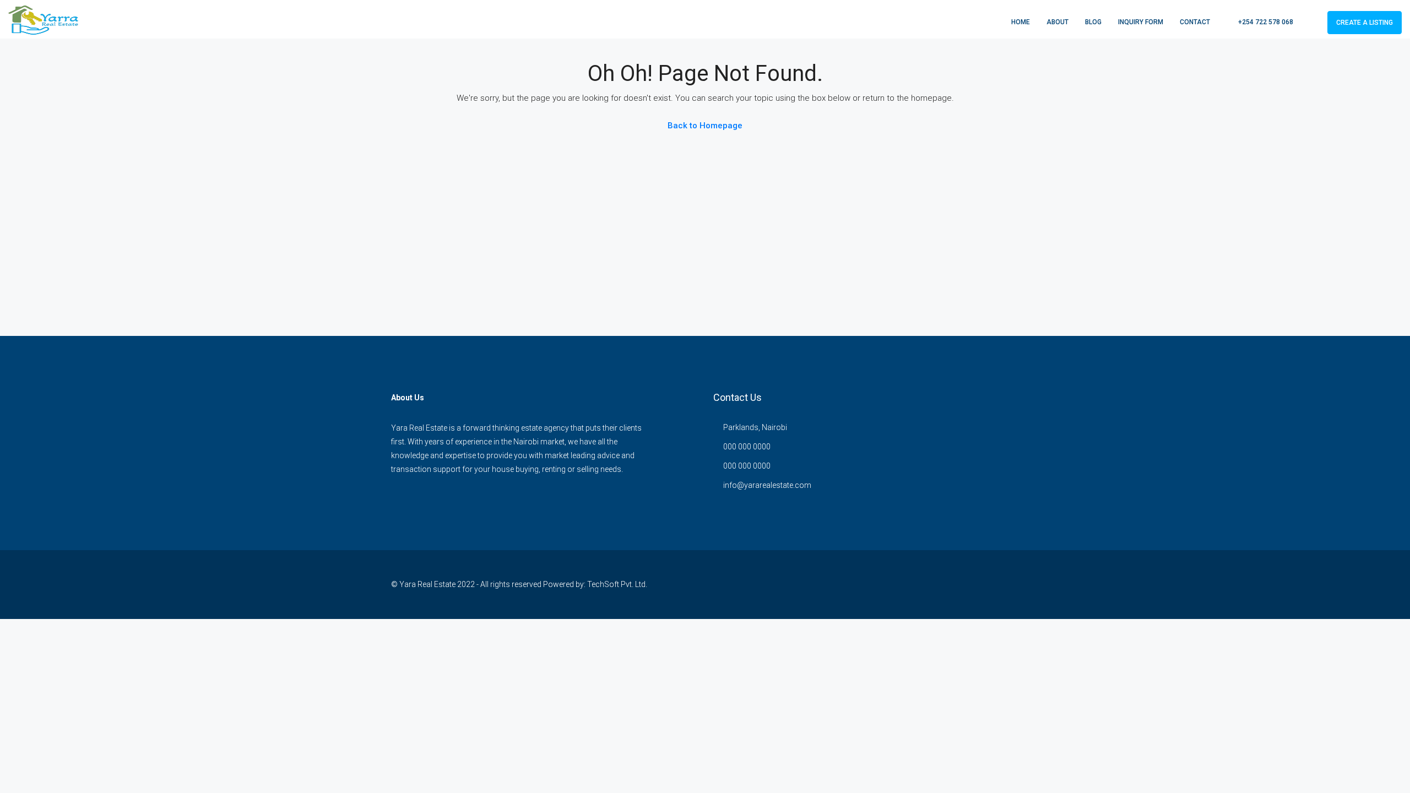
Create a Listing (1364, 22)
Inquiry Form (1140, 22)
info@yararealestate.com (767, 485)
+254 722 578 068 (1265, 22)
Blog (1093, 22)
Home (1020, 22)
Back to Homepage (705, 126)
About (1057, 22)
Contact (1195, 22)
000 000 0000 (747, 446)
